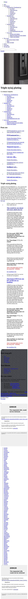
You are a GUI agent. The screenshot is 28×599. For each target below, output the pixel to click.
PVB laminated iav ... (14, 135)
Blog (8, 41)
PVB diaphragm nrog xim (16, 31)
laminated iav (23, 394)
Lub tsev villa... (12, 157)
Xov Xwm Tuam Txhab (13, 39)
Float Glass (9, 396)
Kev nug (3, 200)
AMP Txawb (12, 393)
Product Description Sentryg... (14, 149)
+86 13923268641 (14, 383)
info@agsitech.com (15, 385)
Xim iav (12, 11)
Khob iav (17, 394)
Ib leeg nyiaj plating (15, 34)
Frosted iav (12, 13)
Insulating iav (10, 15)
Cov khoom (7, 6)
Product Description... (12, 160)
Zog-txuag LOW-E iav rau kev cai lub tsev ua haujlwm (15, 280)
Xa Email (3, 399)
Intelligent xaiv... (12, 167)
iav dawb (12, 8)
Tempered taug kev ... (14, 147)
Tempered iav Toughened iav (14, 7)
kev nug (9, 271)
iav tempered (4, 394)
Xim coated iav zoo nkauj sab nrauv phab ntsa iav (15, 208)
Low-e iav (9, 32)
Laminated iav (10, 24)
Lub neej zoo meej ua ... (14, 177)
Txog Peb (6, 45)
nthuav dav (13, 271)
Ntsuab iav (3, 396)
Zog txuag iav (11, 394)
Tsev (5, 4)
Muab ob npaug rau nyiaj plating (18, 35)
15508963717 (15, 386)
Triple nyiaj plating (14, 37)
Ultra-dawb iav (13, 10)
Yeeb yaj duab (10, 42)
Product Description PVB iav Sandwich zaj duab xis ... (14, 139)
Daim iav (12, 14)
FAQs (5, 44)
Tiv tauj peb (7, 46)
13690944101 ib (16, 387)
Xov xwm (6, 38)
